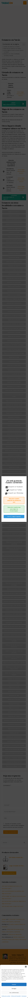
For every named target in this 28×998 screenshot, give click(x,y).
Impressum (23, 996)
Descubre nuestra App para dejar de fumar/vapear (14, 509)
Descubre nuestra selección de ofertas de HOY (14, 500)
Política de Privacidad (16, 996)
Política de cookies (6, 996)
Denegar (14, 988)
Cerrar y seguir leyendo (14, 516)
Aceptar (14, 984)
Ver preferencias (14, 992)
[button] (26, 966)
